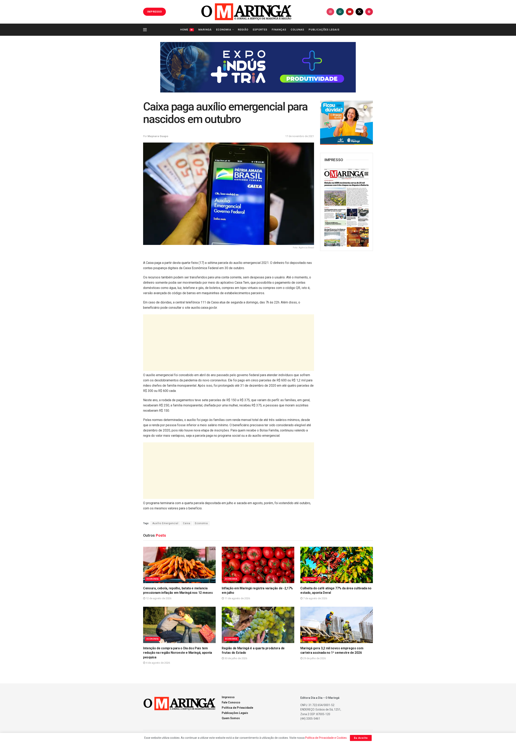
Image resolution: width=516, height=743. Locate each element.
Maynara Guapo (158, 136)
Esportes (260, 29)
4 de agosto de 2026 (157, 662)
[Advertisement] (228, 342)
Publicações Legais (324, 29)
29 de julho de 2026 (314, 658)
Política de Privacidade (237, 707)
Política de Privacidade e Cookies (326, 737)
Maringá (205, 29)
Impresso (228, 697)
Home (186, 29)
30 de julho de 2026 (235, 658)
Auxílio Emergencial (165, 523)
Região (243, 29)
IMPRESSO (154, 11)
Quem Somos (231, 718)
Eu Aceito (361, 737)
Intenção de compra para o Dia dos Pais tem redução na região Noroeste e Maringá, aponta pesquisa (177, 652)
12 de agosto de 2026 (158, 598)
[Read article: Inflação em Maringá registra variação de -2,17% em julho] (258, 565)
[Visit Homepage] (246, 12)
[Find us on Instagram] (330, 11)
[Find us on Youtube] (350, 11)
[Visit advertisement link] (258, 67)
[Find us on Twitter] (359, 11)
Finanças (279, 29)
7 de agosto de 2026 (315, 598)
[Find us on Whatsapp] (340, 11)
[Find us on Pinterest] (369, 11)
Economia (223, 29)
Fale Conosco (231, 702)
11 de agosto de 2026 (237, 598)
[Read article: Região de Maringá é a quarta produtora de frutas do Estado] (258, 625)
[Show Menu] (145, 29)
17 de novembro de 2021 (299, 136)
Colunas (297, 29)
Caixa (186, 523)
